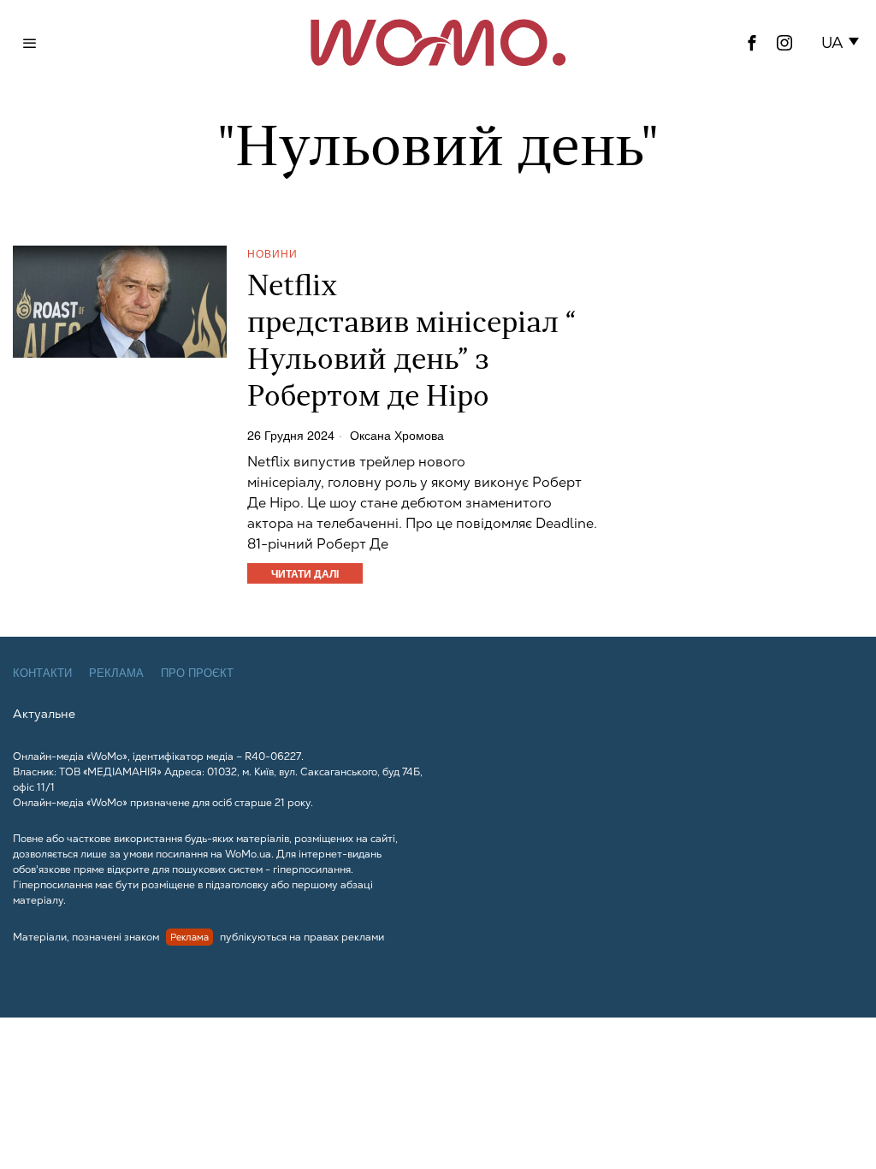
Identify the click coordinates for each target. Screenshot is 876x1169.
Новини (272, 253)
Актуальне (44, 713)
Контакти (42, 673)
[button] (843, 42)
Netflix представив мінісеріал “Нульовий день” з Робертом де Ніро (411, 343)
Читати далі (305, 573)
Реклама (116, 673)
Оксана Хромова (397, 434)
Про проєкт (197, 673)
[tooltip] (752, 42)
